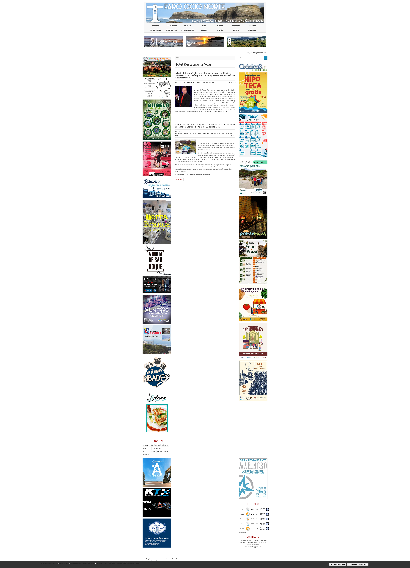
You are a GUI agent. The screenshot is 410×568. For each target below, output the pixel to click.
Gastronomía (171, 30)
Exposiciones (155, 30)
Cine (204, 26)
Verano (166, 451)
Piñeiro (159, 451)
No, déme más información (358, 564)
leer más (179, 179)
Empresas (252, 30)
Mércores (165, 445)
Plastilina (146, 455)
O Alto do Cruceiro (149, 451)
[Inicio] (205, 13)
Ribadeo (193, 82)
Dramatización (156, 448)
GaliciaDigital (176, 559)
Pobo (151, 445)
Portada (155, 26)
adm (152, 559)
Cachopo (178, 133)
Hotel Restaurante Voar (205, 82)
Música (204, 30)
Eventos (252, 26)
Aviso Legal (146, 559)
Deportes (236, 26)
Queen (145, 445)
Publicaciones (187, 30)
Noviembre (205, 133)
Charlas (187, 26)
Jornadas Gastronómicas (191, 133)
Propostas (146, 448)
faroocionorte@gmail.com (253, 547)
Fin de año (186, 82)
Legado (157, 445)
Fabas (177, 136)
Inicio (178, 58)
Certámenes (171, 26)
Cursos (220, 26)
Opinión (220, 30)
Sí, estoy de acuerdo (337, 564)
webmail (157, 559)
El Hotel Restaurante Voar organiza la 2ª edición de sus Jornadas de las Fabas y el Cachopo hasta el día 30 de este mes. (205, 125)
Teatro (236, 30)
